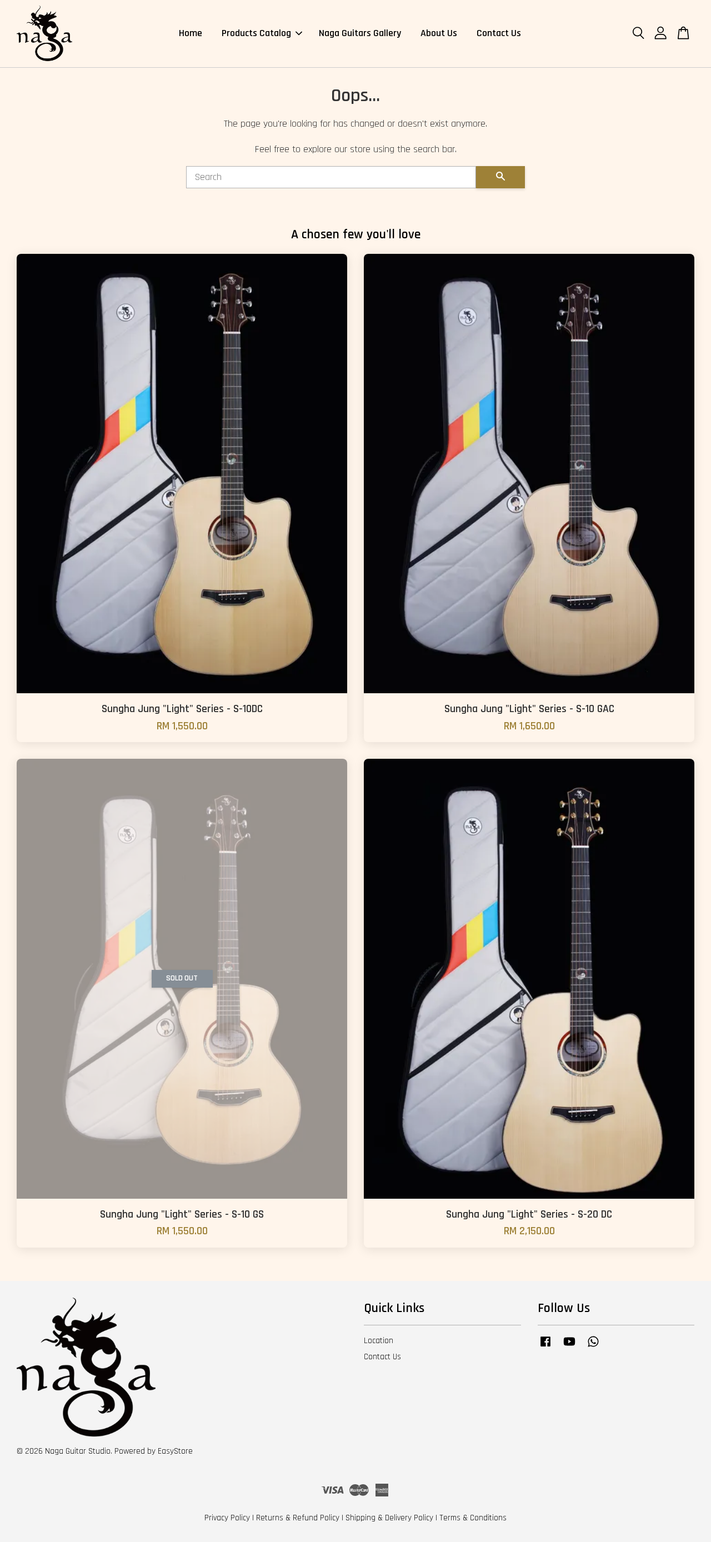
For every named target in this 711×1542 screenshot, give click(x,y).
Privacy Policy (227, 1518)
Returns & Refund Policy (297, 1518)
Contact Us (499, 33)
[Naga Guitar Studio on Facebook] (545, 1346)
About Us (438, 33)
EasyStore (175, 1451)
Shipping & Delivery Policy (389, 1518)
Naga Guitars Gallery (360, 33)
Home (190, 33)
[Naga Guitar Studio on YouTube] (569, 1346)
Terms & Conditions (473, 1518)
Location (378, 1340)
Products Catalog (256, 33)
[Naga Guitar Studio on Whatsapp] (593, 1346)
